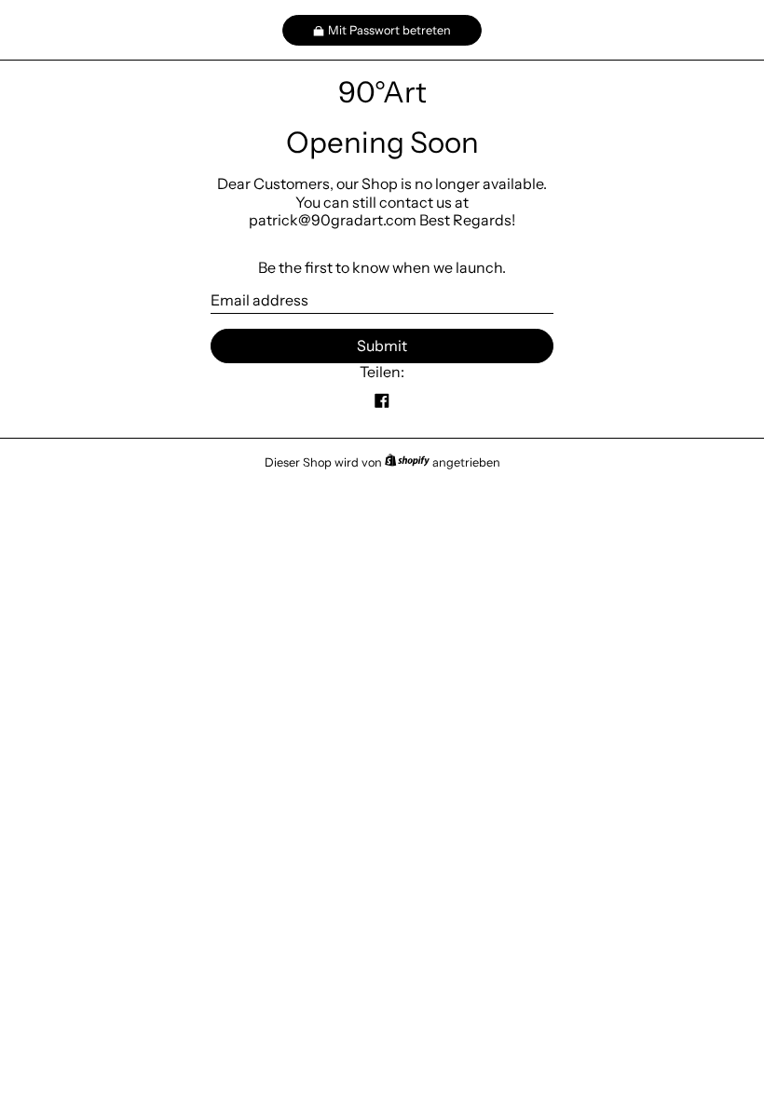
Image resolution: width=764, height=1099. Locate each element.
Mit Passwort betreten (389, 30)
